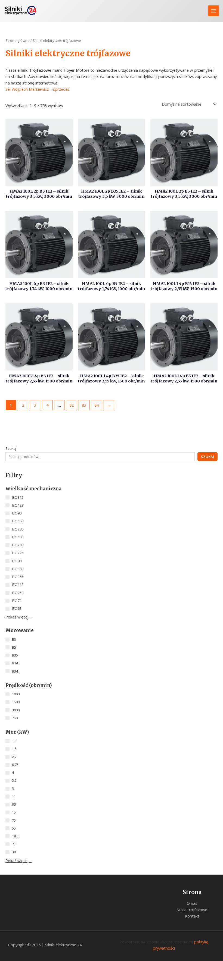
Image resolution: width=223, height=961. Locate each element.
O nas (192, 903)
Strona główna (17, 40)
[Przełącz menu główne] (213, 10)
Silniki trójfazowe (192, 909)
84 (96, 405)
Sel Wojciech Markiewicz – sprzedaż (37, 89)
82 (71, 405)
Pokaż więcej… (18, 617)
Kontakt (192, 916)
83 (84, 405)
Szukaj (11, 448)
